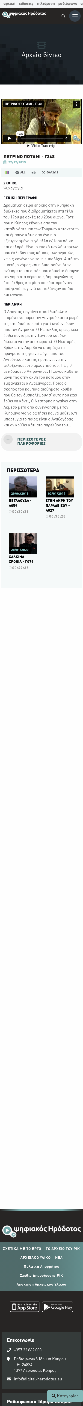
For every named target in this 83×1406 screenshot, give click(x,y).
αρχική (9, 3)
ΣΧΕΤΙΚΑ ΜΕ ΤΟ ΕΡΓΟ (22, 1249)
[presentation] (41, 442)
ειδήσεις (26, 3)
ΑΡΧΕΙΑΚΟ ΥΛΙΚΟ (35, 1258)
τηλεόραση (46, 3)
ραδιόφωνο (67, 3)
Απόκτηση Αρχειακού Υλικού (41, 1284)
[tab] (41, 442)
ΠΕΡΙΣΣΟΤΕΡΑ (23, 470)
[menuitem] (64, 16)
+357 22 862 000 (28, 1350)
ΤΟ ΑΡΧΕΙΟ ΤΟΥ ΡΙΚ (63, 1249)
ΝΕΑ (59, 1258)
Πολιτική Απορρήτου (41, 1266)
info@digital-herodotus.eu (38, 1379)
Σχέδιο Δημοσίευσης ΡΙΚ (41, 1275)
